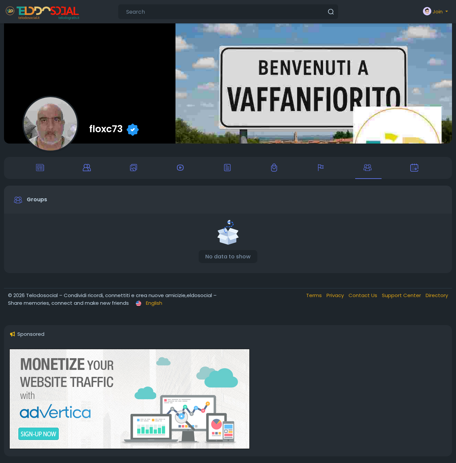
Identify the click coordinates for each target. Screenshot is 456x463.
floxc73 (106, 129)
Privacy (335, 295)
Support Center (402, 295)
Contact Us (364, 295)
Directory (437, 295)
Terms (314, 295)
